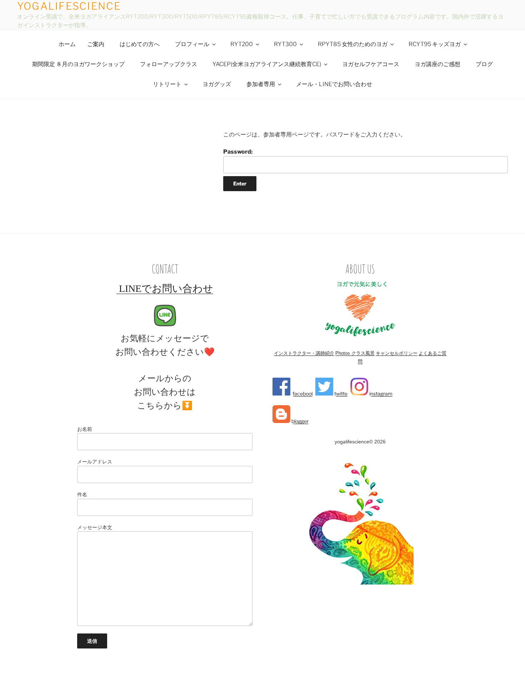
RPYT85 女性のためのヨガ (353, 44)
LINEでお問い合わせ (164, 288)
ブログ (484, 64)
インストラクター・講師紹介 (304, 353)
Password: (237, 151)
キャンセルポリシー (397, 353)
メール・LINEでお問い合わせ (334, 84)
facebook (302, 394)
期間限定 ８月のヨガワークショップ (78, 64)
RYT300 (285, 44)
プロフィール (192, 44)
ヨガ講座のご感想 (437, 64)
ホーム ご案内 (81, 44)
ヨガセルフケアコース (370, 64)
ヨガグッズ (216, 84)
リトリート (167, 84)
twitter (341, 394)
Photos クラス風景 (355, 353)
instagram (380, 394)
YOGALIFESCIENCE (69, 6)
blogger (299, 421)
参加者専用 (260, 84)
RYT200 (241, 44)
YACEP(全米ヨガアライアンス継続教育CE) (266, 64)
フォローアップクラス (168, 64)
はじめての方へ (140, 44)
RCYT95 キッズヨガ (435, 44)
